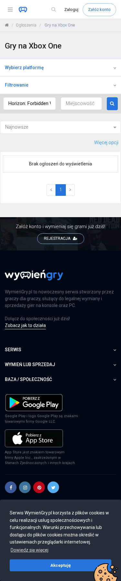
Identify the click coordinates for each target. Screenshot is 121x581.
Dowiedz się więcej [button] (29, 550)
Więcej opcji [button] (106, 142)
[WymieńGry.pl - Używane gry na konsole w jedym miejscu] (34, 278)
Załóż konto (99, 9)
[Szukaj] (53, 9)
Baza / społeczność (28, 379)
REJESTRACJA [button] (57, 238)
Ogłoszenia (26, 25)
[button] (10, 487)
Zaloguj (71, 9)
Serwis (13, 349)
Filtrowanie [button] (16, 85)
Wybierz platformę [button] (24, 67)
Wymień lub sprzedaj (30, 364)
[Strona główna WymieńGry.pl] (7, 25)
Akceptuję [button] (60, 565)
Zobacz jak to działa (25, 325)
